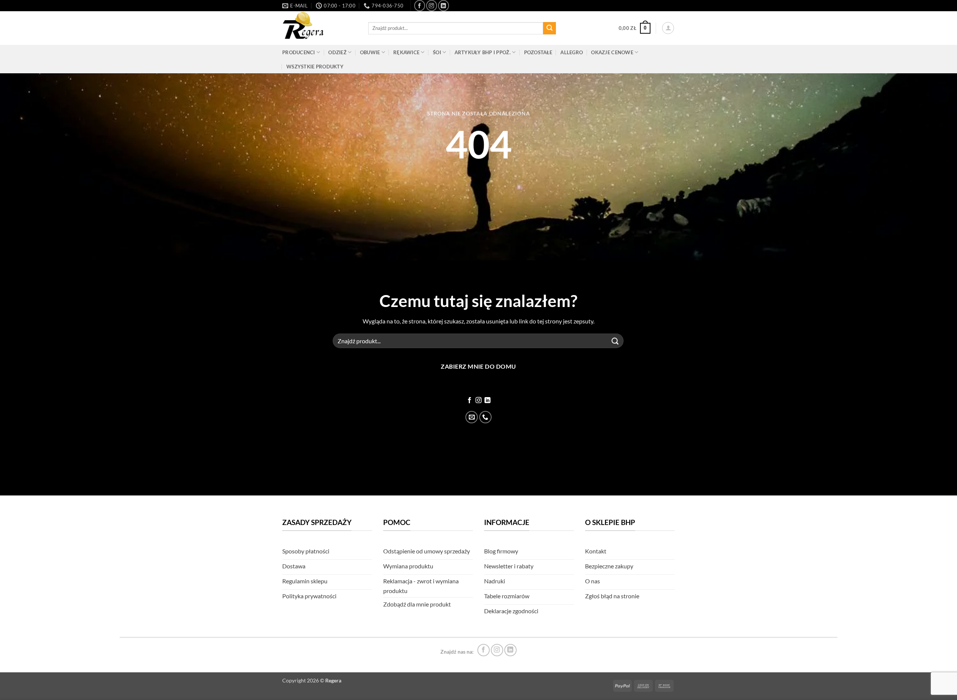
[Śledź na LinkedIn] (443, 5)
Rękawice (406, 52)
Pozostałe (538, 52)
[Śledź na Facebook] (419, 5)
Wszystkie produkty (315, 67)
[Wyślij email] (471, 417)
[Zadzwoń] (485, 417)
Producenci (298, 52)
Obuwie (370, 52)
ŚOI (437, 52)
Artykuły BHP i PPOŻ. (483, 52)
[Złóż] (549, 28)
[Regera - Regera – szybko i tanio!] (319, 28)
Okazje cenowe (612, 52)
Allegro (571, 52)
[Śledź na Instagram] (431, 5)
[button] (634, 28)
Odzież (337, 52)
